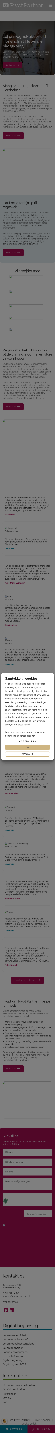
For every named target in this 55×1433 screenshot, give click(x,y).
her (33, 735)
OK (27, 747)
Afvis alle (28, 754)
